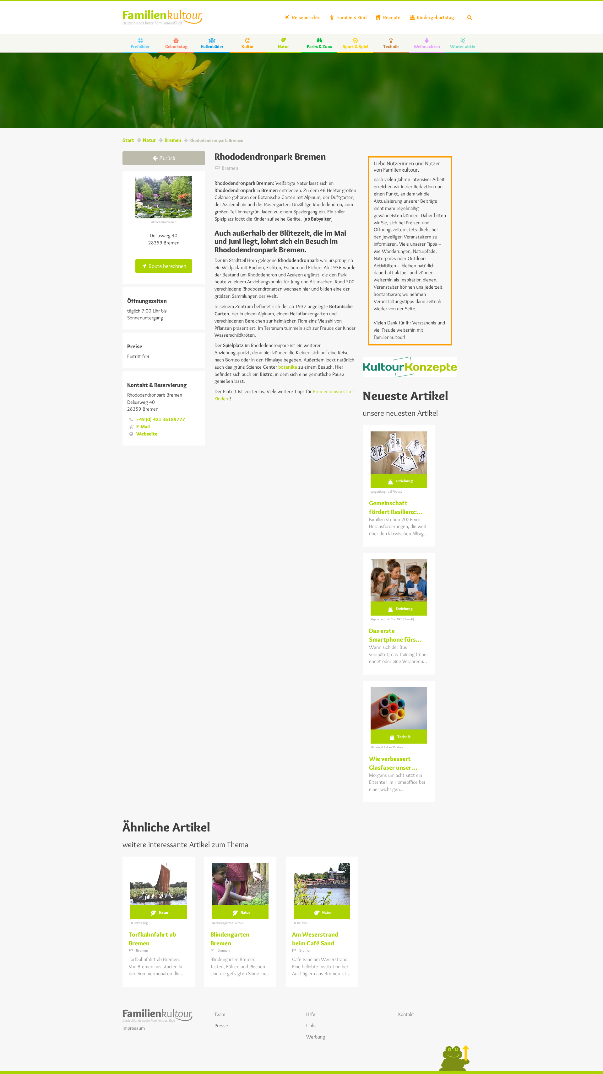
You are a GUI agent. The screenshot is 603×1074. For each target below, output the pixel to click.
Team (220, 1014)
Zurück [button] (167, 158)
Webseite (146, 434)
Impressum (133, 1028)
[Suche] (470, 17)
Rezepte (391, 17)
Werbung (315, 1037)
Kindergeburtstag (435, 17)
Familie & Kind (351, 17)
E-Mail (143, 427)
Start (128, 140)
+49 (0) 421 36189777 (160, 419)
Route (166, 266)
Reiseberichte (306, 17)
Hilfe (310, 1014)
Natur (149, 140)
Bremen (173, 140)
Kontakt (406, 1014)
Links (311, 1026)
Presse (221, 1026)
